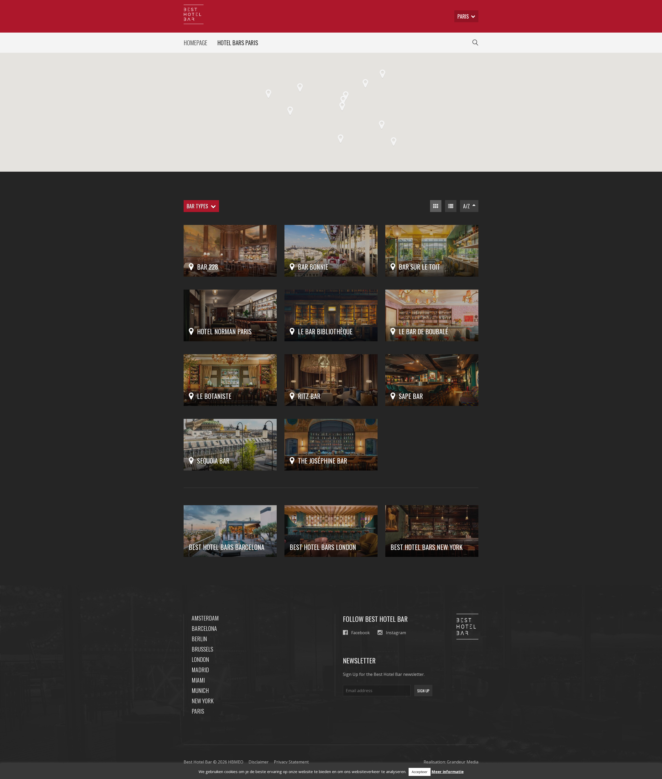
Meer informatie (448, 771)
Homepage (195, 42)
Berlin (199, 638)
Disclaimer (259, 762)
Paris (198, 711)
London (200, 659)
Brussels (202, 649)
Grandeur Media (462, 762)
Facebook (360, 633)
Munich (200, 690)
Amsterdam (205, 618)
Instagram (396, 633)
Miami (198, 680)
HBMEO (235, 762)
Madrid (200, 669)
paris (463, 16)
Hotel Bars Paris (237, 42)
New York (203, 701)
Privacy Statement (291, 762)
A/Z (467, 206)
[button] (342, 106)
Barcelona (204, 628)
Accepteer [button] (419, 771)
